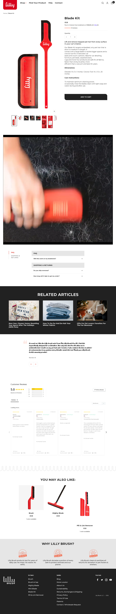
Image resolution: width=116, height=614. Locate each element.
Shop (22, 3)
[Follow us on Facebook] (97, 580)
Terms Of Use (62, 598)
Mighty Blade (58, 513)
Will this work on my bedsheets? (45, 258)
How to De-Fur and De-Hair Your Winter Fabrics (56, 324)
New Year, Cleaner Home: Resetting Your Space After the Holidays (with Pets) (24, 325)
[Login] (107, 3)
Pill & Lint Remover (85, 526)
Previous (9, 431)
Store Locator (62, 582)
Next (106, 431)
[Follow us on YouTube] (111, 580)
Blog (59, 579)
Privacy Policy (62, 595)
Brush (31, 513)
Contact (58, 3)
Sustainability (62, 589)
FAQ (50, 3)
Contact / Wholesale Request (69, 605)
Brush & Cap (33, 582)
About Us (60, 585)
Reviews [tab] (13, 400)
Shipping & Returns (15, 256)
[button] (22, 453)
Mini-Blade (32, 589)
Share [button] (16, 451)
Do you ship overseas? (41, 270)
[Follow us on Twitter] (102, 580)
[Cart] (112, 3)
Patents (60, 601)
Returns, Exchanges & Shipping (69, 592)
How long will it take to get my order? (46, 276)
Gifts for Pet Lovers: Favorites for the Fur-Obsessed (91, 324)
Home (5, 13)
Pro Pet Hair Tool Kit (17, 437)
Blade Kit (32, 592)
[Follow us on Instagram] (106, 580)
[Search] (103, 3)
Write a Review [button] (100, 389)
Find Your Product (37, 3)
